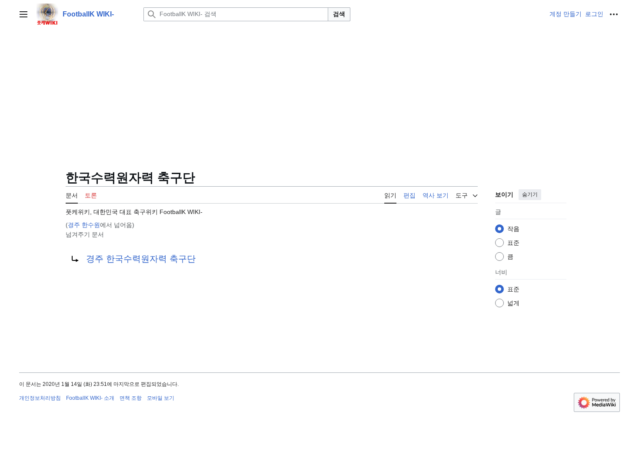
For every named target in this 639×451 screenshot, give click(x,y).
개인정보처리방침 (40, 398)
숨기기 (530, 194)
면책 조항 (131, 398)
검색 (339, 13)
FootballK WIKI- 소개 (90, 398)
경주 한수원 (84, 224)
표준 (513, 242)
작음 (513, 228)
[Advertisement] (319, 94)
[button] (23, 14)
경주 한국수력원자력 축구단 (141, 258)
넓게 (513, 303)
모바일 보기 (160, 398)
